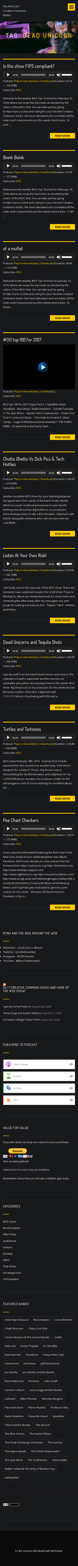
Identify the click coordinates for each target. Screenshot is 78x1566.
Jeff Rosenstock (50, 1363)
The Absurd (43, 1425)
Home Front (12, 1363)
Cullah (58, 1337)
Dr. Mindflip (50, 1346)
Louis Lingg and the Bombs (45, 1390)
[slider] (67, 74)
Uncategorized (12, 1272)
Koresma (33, 1381)
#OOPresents (25, 956)
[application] (39, 75)
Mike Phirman (28, 1398)
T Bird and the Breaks (18, 1425)
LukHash (10, 1398)
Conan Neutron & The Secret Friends (27, 1337)
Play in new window (26, 81)
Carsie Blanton (63, 1319)
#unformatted (11, 1228)
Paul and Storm (14, 1407)
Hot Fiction (30, 1363)
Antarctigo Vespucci (17, 1319)
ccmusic (7, 1247)
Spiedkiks (58, 1416)
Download (46, 81)
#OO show (9, 1221)
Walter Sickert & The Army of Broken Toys (30, 1468)
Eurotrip (8, 1253)
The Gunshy (55, 1442)
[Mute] (59, 75)
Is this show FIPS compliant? (29, 66)
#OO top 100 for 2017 (22, 339)
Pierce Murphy (37, 1407)
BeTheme (56, 1551)
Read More (62, 135)
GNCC (6, 1260)
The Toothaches (37, 1460)
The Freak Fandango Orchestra (24, 1442)
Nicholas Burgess (52, 1398)
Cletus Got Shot (37, 1328)
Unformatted (11, 1279)
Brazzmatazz (41, 1319)
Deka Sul (10, 1346)
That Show (9, 1266)
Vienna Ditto (59, 1460)
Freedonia (32, 1354)
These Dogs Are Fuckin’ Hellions (22, 1013)
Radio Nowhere (14, 1416)
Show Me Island (38, 1416)
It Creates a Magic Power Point (21, 1019)
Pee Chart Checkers (21, 820)
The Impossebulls (15, 1451)
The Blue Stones (15, 1433)
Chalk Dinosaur (14, 1328)
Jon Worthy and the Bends (38, 1372)
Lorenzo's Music (15, 1390)
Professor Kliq (59, 1407)
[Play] (8, 75)
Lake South (51, 1381)
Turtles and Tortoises (22, 729)
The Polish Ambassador (45, 1451)
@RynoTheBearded (28, 960)
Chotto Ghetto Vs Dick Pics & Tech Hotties (33, 461)
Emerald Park (13, 1354)
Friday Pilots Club (53, 1354)
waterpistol (11, 1477)
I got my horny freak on (17, 1006)
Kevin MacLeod (14, 1381)
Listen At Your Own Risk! (24, 555)
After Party (9, 1234)
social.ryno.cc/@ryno (30, 947)
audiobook (9, 1241)
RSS (18, 90)
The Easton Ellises (40, 1433)
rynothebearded (25, 952)
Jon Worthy (11, 1372)
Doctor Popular (29, 1346)
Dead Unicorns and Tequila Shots (32, 642)
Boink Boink (13, 157)
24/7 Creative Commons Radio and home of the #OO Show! (36, 989)
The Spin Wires (14, 1460)
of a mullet (13, 248)
